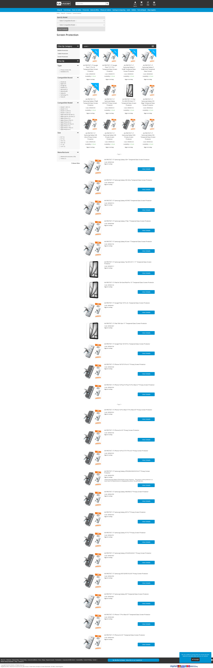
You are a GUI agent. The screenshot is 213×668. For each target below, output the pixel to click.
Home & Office (94, 10)
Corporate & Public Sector (69, 660)
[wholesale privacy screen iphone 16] (93, 458)
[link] (212, 660)
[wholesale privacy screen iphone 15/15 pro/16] (93, 371)
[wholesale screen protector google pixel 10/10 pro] (93, 351)
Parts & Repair (141, 10)
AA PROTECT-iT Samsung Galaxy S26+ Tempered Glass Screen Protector (127, 159)
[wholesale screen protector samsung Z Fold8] (129, 56)
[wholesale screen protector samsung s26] (148, 124)
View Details (146, 169)
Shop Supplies (152, 10)
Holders (134, 10)
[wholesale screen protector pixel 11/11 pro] (109, 56)
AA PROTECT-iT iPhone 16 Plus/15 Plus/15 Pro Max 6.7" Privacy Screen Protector (129, 385)
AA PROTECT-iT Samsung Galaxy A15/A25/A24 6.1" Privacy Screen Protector (127, 553)
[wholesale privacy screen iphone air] (93, 437)
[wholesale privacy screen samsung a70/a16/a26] (93, 478)
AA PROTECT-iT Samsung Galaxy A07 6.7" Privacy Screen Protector (125, 512)
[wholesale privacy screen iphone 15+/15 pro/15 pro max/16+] (93, 392)
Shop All (59, 10)
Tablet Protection (63, 53)
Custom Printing (88, 660)
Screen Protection (63, 56)
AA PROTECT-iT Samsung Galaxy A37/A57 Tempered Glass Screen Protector (128, 200)
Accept (196, 659)
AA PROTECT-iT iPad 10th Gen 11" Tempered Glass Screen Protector (125, 323)
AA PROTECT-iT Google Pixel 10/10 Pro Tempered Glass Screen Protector (127, 344)
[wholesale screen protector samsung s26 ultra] (93, 187)
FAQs (16, 661)
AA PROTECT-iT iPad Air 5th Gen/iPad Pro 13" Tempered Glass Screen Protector (129, 282)
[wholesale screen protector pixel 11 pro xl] (90, 56)
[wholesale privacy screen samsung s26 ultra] (90, 124)
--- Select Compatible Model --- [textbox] (67, 25)
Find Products (62, 29)
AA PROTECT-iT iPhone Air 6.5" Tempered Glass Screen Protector (124, 635)
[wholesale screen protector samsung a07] (93, 601)
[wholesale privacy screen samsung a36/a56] (93, 499)
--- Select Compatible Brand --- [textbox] (67, 21)
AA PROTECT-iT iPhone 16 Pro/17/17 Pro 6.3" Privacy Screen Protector (126, 451)
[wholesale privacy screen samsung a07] (93, 519)
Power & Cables (76, 10)
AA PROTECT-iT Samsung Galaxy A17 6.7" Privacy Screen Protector (125, 532)
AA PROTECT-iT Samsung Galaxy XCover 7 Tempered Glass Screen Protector (128, 241)
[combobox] (81, 20)
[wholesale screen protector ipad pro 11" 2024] (129, 90)
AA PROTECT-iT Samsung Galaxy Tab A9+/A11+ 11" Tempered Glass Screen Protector (127, 262)
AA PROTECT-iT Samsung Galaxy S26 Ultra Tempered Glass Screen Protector (128, 180)
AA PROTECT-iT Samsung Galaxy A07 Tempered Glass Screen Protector (126, 594)
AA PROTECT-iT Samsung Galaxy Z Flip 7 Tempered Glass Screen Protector (127, 221)
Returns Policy (15, 660)
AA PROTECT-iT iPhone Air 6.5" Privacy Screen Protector (121, 430)
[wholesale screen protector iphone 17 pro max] (93, 622)
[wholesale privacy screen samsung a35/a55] (93, 581)
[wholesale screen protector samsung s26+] (93, 167)
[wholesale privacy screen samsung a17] (93, 540)
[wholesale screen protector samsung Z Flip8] (90, 90)
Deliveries (8, 660)
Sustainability (79, 660)
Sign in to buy (91, 79)
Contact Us (21, 661)
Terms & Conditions (32, 660)
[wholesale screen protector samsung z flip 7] (93, 228)
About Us (3, 660)
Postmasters (58, 660)
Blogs (43, 660)
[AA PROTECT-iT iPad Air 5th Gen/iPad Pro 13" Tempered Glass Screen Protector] (93, 290)
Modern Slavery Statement (7, 661)
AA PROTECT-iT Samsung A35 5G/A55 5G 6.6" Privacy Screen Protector (126, 573)
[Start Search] (107, 3)
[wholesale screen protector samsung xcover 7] (93, 249)
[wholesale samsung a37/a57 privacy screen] (109, 90)
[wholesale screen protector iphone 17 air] (93, 642)
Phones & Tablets (105, 10)
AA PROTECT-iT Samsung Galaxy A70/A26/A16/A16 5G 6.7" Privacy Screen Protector (127, 472)
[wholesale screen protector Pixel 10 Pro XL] (93, 310)
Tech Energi (67, 10)
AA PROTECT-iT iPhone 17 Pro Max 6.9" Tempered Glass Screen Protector (127, 614)
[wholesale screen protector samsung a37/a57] (93, 208)
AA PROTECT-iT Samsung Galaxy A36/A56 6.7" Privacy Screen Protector (126, 492)
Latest (86, 46)
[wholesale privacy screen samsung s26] (109, 124)
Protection (86, 10)
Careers (94, 660)
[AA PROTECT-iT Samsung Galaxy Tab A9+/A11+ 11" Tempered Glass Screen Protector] (93, 269)
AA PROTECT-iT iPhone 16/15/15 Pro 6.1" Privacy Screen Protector (125, 364)
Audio (128, 10)
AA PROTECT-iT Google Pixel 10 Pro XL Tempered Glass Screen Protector (127, 303)
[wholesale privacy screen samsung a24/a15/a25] (93, 560)
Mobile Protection (63, 50)
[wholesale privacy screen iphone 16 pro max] (93, 417)
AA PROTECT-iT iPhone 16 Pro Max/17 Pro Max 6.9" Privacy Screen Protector (128, 410)
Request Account (50, 660)
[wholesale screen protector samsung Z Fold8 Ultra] (148, 56)
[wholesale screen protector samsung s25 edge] (148, 90)
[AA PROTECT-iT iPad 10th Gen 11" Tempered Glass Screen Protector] (93, 331)
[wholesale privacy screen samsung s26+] (129, 124)
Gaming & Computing (118, 10)
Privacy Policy (23, 660)
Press (39, 660)
